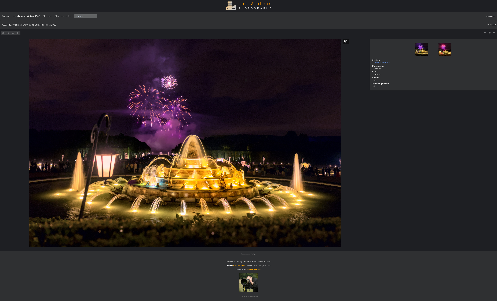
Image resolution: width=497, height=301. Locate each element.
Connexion (490, 16)
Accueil (4, 25)
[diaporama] (8, 33)
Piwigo (253, 254)
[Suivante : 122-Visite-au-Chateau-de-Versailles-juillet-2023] (494, 32)
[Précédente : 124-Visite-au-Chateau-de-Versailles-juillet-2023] (489, 32)
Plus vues (47, 16)
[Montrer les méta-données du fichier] (13, 33)
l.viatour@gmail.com (262, 265)
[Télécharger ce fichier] (17, 33)
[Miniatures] (485, 32)
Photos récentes (63, 16)
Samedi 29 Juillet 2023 (382, 62)
